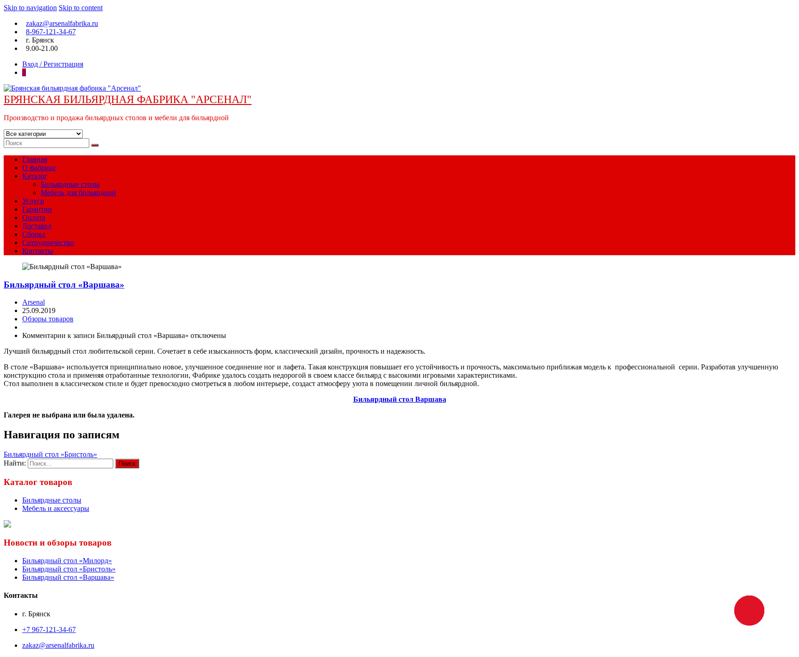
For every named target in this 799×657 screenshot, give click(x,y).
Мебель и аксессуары (55, 508)
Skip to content (81, 8)
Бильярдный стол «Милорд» (67, 561)
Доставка (36, 226)
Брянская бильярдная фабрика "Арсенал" (128, 99)
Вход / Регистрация (52, 64)
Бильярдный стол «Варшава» (64, 284)
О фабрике (39, 168)
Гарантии (37, 209)
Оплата (33, 217)
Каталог (35, 176)
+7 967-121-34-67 (49, 629)
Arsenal (33, 302)
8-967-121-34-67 (51, 32)
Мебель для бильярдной (78, 192)
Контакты (37, 251)
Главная (34, 159)
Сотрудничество (48, 242)
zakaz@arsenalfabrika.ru (62, 23)
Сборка (33, 234)
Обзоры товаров (48, 319)
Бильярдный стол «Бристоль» (50, 454)
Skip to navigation (30, 8)
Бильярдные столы (70, 184)
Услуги (33, 201)
